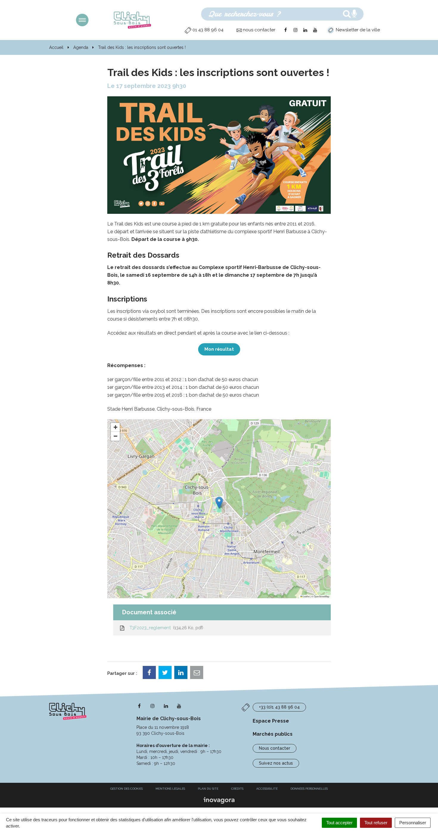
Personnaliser (412, 822)
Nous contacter (274, 748)
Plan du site (208, 788)
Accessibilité (267, 788)
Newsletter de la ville (357, 30)
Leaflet (306, 596)
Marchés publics (273, 734)
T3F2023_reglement (165, 627)
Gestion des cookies (126, 788)
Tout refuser (375, 822)
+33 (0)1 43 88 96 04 (279, 707)
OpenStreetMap (321, 596)
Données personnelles (309, 788)
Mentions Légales (170, 788)
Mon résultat (219, 349)
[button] (219, 503)
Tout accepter (339, 822)
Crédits (237, 788)
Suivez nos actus (276, 763)
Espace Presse (271, 721)
